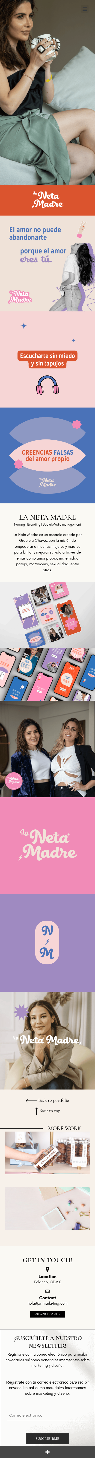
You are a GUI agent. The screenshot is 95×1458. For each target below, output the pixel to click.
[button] (85, 9)
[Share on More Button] (47, 1452)
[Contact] (47, 1291)
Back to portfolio (53, 1100)
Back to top (49, 1111)
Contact (47, 1298)
